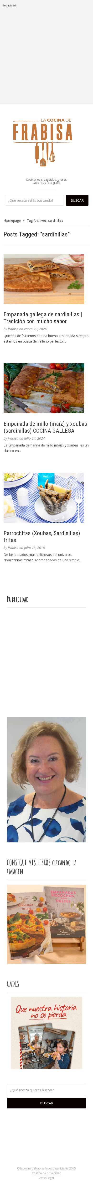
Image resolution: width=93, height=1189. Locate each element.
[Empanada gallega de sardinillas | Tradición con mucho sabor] (46, 279)
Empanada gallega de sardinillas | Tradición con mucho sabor (43, 318)
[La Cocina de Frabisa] (46, 142)
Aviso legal (46, 1178)
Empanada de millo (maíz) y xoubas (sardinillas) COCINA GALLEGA (45, 427)
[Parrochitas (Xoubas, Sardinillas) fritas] (46, 498)
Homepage (12, 220)
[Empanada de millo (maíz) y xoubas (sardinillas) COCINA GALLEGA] (46, 388)
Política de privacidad (46, 1173)
